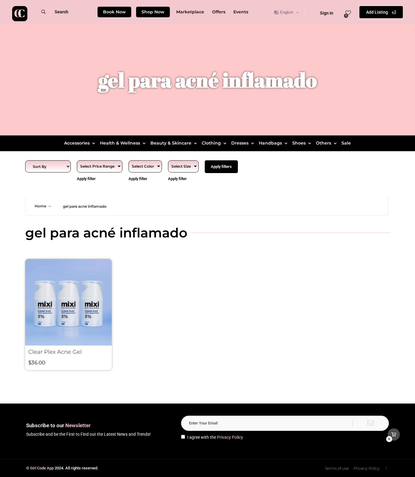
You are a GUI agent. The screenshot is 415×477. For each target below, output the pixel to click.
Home (40, 206)
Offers (218, 12)
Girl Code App (42, 468)
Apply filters (221, 166)
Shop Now (153, 12)
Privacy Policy (230, 437)
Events (240, 12)
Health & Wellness (120, 143)
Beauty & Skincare (170, 143)
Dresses (240, 143)
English (286, 12)
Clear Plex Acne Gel (55, 352)
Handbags (270, 143)
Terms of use (337, 468)
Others (323, 143)
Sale (346, 143)
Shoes (299, 143)
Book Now (114, 12)
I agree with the (215, 437)
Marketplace (190, 12)
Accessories (77, 143)
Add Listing (377, 12)
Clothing (211, 143)
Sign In (326, 13)
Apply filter (86, 178)
